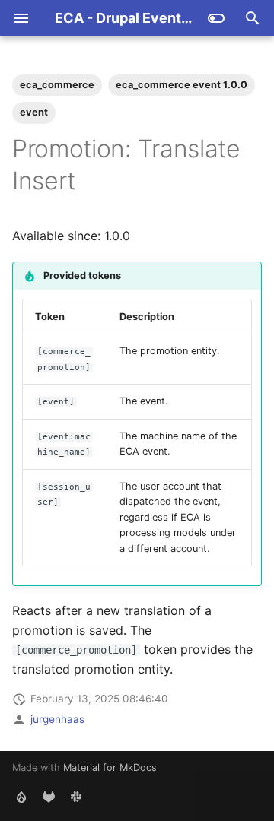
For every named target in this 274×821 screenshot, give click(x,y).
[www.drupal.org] (21, 797)
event (34, 112)
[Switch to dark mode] (216, 18)
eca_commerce (57, 84)
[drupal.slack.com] (76, 797)
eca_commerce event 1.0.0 (181, 84)
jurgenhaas (57, 719)
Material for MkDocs (110, 767)
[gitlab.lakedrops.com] (49, 797)
